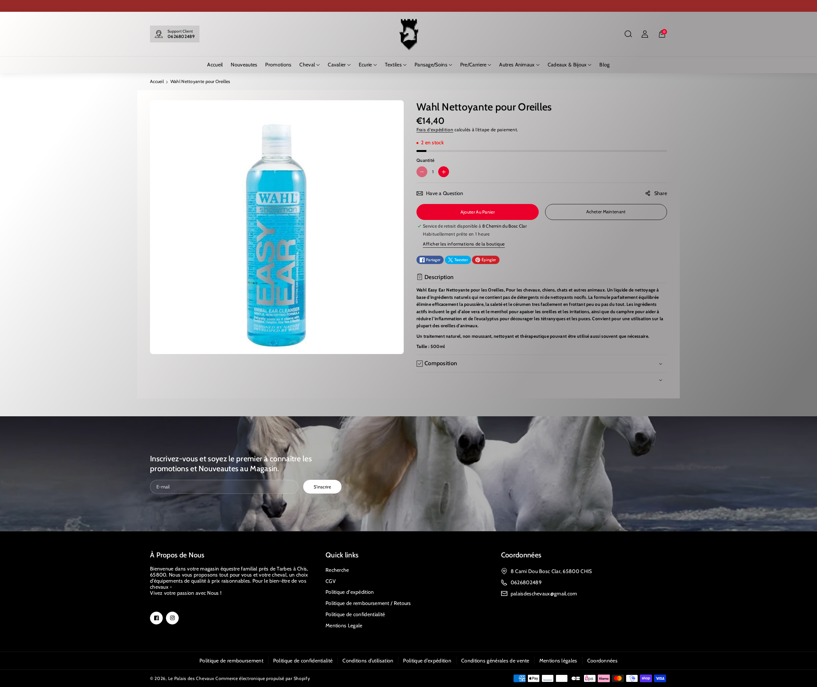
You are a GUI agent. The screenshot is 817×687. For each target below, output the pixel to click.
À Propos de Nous (177, 555)
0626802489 (181, 36)
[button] (628, 34)
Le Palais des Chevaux (191, 678)
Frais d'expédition (434, 129)
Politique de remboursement (231, 661)
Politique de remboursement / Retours (368, 603)
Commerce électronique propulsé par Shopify (262, 678)
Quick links (342, 555)
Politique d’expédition (427, 661)
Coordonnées (521, 555)
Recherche (337, 570)
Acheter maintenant (606, 212)
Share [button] (660, 193)
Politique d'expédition (350, 592)
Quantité (425, 160)
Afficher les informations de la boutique (464, 244)
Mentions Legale (344, 626)
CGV (331, 581)
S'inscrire (322, 486)
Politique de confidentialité (355, 614)
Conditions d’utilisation (367, 661)
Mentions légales (558, 661)
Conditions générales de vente (495, 661)
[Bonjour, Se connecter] (645, 34)
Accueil (157, 81)
